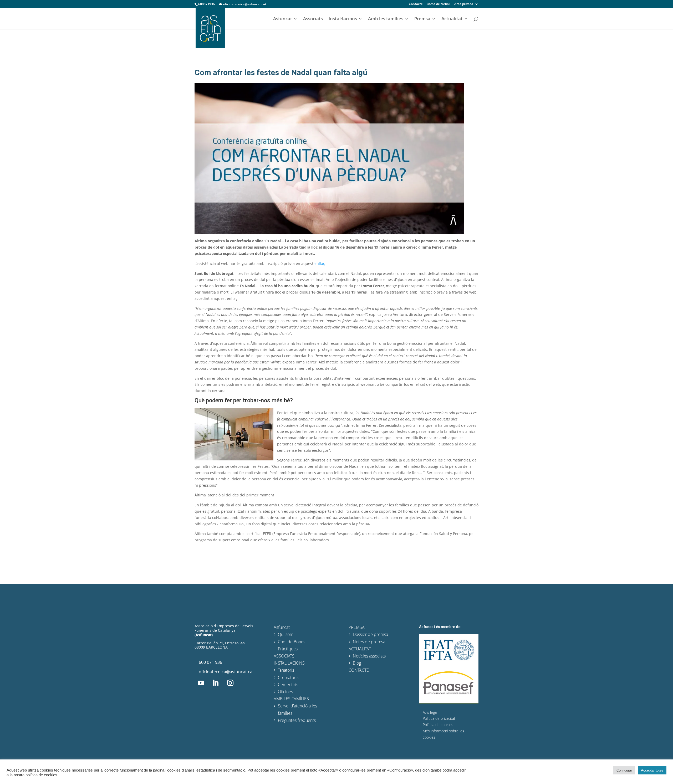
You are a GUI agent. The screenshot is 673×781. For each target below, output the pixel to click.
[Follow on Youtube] (201, 683)
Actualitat (452, 19)
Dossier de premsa (370, 634)
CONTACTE (359, 670)
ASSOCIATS (284, 656)
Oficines (285, 692)
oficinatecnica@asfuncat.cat (226, 672)
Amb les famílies (385, 19)
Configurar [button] (624, 770)
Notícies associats (369, 656)
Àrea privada (463, 4)
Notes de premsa (369, 642)
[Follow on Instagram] (230, 683)
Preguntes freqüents (297, 720)
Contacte (416, 4)
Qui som (285, 634)
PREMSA (357, 627)
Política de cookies (438, 724)
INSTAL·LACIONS (289, 663)
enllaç (319, 263)
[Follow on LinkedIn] (215, 683)
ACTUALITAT (360, 649)
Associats (313, 19)
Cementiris (288, 684)
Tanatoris (286, 670)
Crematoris (288, 677)
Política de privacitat (439, 718)
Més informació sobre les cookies (443, 734)
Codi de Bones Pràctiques (291, 645)
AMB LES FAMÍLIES (291, 699)
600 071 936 (210, 662)
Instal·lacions (343, 19)
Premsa (422, 19)
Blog (357, 663)
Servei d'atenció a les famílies (297, 709)
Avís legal (430, 712)
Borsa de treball (438, 4)
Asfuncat (282, 19)
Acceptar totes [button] (652, 770)
